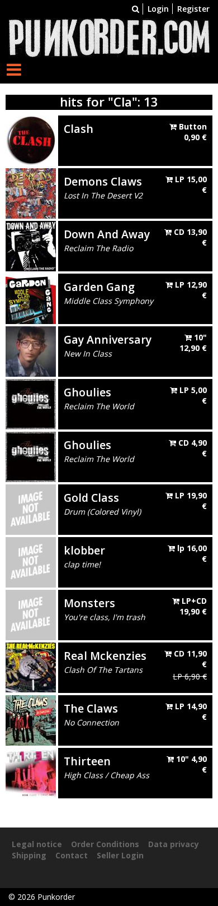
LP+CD (193, 606)
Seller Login (120, 855)
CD (189, 237)
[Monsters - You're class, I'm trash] (31, 613)
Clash (78, 128)
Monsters (89, 603)
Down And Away (107, 234)
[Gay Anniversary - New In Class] (31, 350)
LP (190, 185)
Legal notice (37, 844)
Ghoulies (87, 392)
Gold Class (91, 497)
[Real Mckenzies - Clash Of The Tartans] (31, 666)
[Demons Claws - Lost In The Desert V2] (31, 192)
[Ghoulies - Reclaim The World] (31, 402)
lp (191, 554)
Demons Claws (103, 181)
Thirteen (87, 761)
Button (192, 132)
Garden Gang (99, 286)
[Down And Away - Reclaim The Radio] (31, 244)
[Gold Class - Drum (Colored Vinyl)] (31, 508)
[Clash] (31, 139)
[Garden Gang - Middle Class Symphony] (31, 297)
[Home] (109, 36)
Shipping (29, 855)
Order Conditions (105, 844)
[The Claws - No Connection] (31, 719)
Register (193, 8)
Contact (71, 855)
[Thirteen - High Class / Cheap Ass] (31, 771)
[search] (135, 8)
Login (158, 8)
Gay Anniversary (107, 339)
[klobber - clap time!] (31, 561)
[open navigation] (14, 69)
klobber (84, 550)
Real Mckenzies (105, 655)
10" (193, 343)
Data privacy (173, 844)
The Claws (91, 708)
